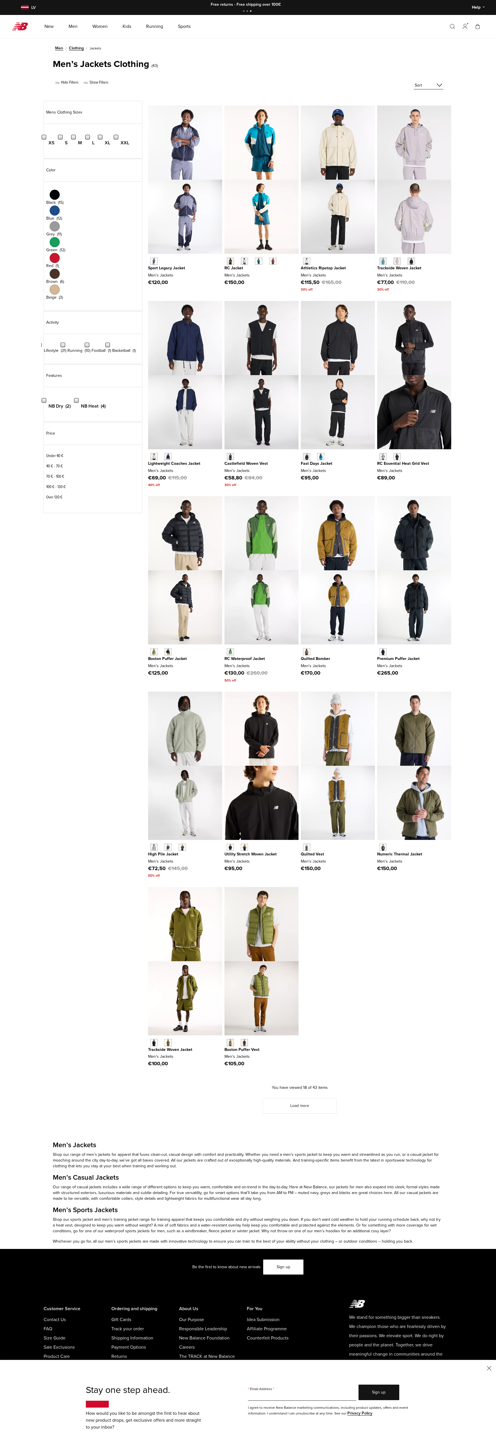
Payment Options (128, 1347)
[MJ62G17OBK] (168, 652)
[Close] (489, 1368)
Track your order (127, 1329)
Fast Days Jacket (316, 463)
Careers (187, 1347)
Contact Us (55, 1320)
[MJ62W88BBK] (383, 652)
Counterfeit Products (267, 1338)
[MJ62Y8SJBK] (154, 1042)
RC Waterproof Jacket (244, 658)
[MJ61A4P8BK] (411, 261)
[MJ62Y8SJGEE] (168, 1042)
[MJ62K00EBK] (244, 1042)
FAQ (48, 1329)
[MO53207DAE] (230, 652)
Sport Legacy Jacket (166, 268)
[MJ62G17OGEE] (154, 652)
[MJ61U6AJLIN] (154, 456)
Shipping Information (132, 1338)
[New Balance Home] (22, 26)
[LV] (24, 7)
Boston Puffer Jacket (167, 658)
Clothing (76, 48)
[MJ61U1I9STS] (258, 261)
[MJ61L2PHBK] (230, 456)
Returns (119, 1356)
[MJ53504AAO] (182, 847)
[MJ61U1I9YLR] (273, 261)
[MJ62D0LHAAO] (383, 847)
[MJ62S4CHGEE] (244, 847)
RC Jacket (233, 268)
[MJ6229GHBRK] (306, 847)
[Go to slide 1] (244, 11)
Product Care (57, 1356)
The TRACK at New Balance (207, 1356)
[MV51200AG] (383, 456)
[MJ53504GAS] (154, 847)
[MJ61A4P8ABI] (397, 261)
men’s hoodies (327, 1231)
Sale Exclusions (59, 1347)
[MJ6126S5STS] (321, 456)
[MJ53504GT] (168, 847)
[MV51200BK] (397, 456)
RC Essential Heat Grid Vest (403, 463)
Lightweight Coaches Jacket (174, 463)
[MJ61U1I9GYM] (244, 261)
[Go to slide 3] (251, 11)
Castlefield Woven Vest (246, 463)
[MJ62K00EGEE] (230, 1042)
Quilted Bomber (315, 658)
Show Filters (98, 82)
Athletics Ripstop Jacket (323, 268)
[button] (465, 26)
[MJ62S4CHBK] (230, 847)
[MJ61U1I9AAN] (230, 261)
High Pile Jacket (163, 854)
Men (59, 48)
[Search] (452, 26)
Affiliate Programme (267, 1329)
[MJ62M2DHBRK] (306, 652)
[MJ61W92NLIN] (306, 261)
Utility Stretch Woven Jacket (250, 854)
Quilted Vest (312, 854)
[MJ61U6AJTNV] (168, 456)
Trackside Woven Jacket (399, 268)
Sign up (283, 1266)
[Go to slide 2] (248, 11)
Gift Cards (121, 1320)
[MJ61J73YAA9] (154, 261)
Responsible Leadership (203, 1329)
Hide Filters (69, 82)
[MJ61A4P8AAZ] (383, 261)
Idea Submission (263, 1320)
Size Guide (54, 1338)
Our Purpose (191, 1320)
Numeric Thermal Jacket (399, 854)
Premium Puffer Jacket (398, 658)
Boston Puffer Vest (241, 1049)
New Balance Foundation (204, 1338)
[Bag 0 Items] (477, 26)
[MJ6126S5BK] (306, 456)
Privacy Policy (359, 1413)
